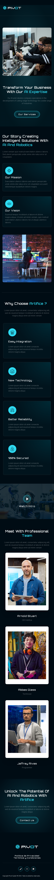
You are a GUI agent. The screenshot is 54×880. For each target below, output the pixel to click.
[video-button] (27, 498)
